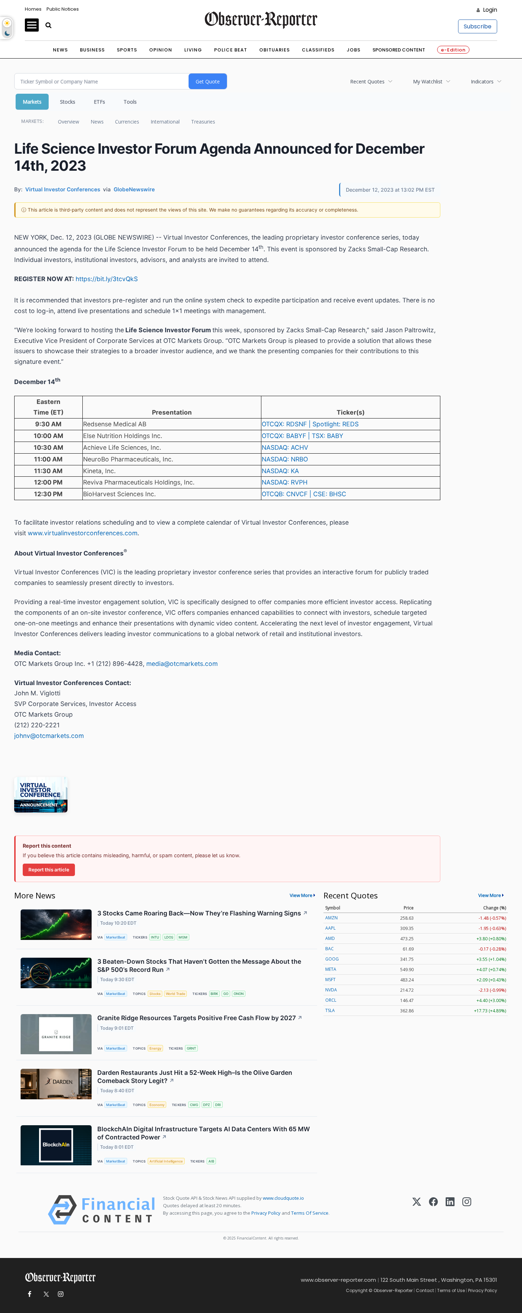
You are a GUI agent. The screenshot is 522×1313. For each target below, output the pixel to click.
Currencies (127, 121)
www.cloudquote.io (283, 1198)
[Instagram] (467, 1209)
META (330, 969)
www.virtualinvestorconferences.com (82, 533)
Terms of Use (451, 1290)
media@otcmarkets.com (182, 663)
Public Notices (63, 9)
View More (301, 895)
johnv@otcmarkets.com (49, 735)
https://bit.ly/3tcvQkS (107, 279)
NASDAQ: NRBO (285, 459)
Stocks (67, 101)
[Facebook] (433, 1209)
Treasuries (203, 121)
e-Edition (453, 49)
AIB (211, 1161)
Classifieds (318, 49)
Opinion (160, 49)
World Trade (175, 994)
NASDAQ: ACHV (285, 447)
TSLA (330, 1010)
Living (193, 49)
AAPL (330, 928)
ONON (239, 994)
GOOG (332, 959)
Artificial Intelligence (166, 1161)
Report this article (48, 869)
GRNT (191, 1048)
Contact (425, 1290)
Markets (32, 101)
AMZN (331, 918)
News (60, 49)
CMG (194, 1105)
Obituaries (274, 49)
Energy (155, 1048)
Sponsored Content (399, 49)
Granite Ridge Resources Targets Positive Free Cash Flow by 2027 (200, 1018)
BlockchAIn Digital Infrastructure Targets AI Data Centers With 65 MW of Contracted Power (203, 1133)
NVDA (331, 990)
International (165, 121)
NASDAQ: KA (280, 471)
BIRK (214, 994)
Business (92, 49)
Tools (130, 101)
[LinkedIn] (450, 1209)
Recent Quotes (367, 81)
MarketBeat (115, 937)
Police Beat (230, 49)
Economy (156, 1105)
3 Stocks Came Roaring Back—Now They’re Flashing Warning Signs (202, 913)
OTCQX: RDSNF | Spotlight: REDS (310, 424)
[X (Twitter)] (416, 1209)
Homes (33, 9)
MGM (183, 937)
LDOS (168, 937)
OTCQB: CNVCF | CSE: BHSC (304, 494)
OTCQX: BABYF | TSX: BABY (302, 435)
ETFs (99, 101)
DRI (218, 1105)
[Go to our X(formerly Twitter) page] (44, 1294)
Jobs (353, 49)
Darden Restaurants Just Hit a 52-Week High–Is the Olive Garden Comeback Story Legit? (194, 1076)
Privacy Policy (266, 1213)
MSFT (330, 979)
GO (225, 994)
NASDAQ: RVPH (285, 482)
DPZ (206, 1105)
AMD (330, 938)
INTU (155, 937)
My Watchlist (427, 81)
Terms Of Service (309, 1213)
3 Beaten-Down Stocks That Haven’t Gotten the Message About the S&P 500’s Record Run (199, 965)
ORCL (330, 1000)
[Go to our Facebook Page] (29, 1294)
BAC (329, 949)
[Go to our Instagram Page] (60, 1294)
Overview (68, 121)
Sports (127, 49)
